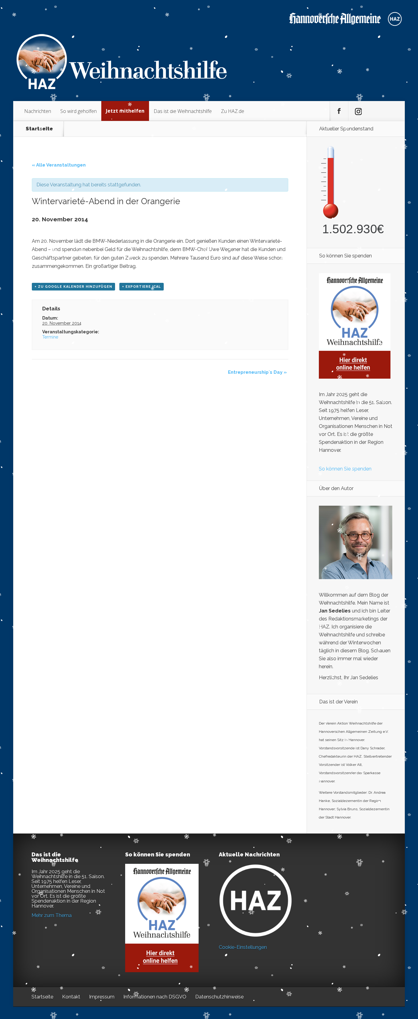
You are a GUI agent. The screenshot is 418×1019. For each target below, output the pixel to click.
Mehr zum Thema (52, 915)
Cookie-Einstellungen (243, 947)
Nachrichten (37, 111)
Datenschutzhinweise (219, 997)
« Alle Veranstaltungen (59, 165)
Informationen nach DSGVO (154, 997)
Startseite (39, 128)
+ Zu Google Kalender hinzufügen (73, 287)
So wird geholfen (78, 111)
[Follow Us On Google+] (358, 111)
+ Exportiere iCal (141, 287)
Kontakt (71, 997)
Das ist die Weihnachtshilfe (183, 111)
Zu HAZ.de (232, 111)
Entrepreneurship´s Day (257, 372)
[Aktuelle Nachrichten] (255, 900)
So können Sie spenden (345, 469)
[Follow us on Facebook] (339, 111)
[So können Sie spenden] (354, 377)
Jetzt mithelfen (125, 110)
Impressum (101, 997)
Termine (50, 337)
